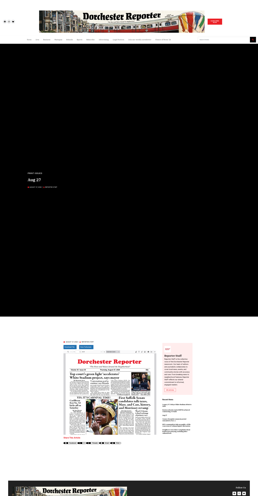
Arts (37, 40)
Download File (69, 347)
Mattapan (58, 40)
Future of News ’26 (163, 40)
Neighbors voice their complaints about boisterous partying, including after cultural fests (176, 431)
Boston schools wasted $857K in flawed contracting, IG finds (176, 411)
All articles (170, 390)
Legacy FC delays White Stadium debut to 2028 (176, 405)
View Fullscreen (85, 347)
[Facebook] (5, 21)
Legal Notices (118, 40)
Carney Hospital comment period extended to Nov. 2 (174, 420)
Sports (79, 40)
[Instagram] (9, 21)
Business (46, 40)
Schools (69, 40)
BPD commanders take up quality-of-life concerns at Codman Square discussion (176, 425)
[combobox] (224, 39)
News (29, 40)
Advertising (104, 40)
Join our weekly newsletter (139, 40)
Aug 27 (164, 415)
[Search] (253, 39)
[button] (70, 443)
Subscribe (90, 40)
